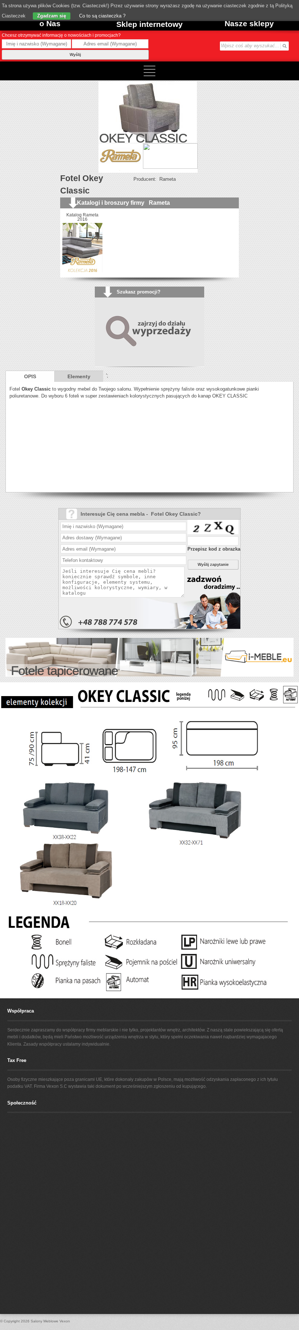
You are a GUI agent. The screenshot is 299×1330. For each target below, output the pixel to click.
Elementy (78, 376)
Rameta (167, 179)
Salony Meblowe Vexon (50, 1321)
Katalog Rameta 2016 (82, 217)
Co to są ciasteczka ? (101, 16)
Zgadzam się (51, 16)
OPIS (30, 376)
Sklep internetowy (149, 24)
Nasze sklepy (249, 23)
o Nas (50, 23)
